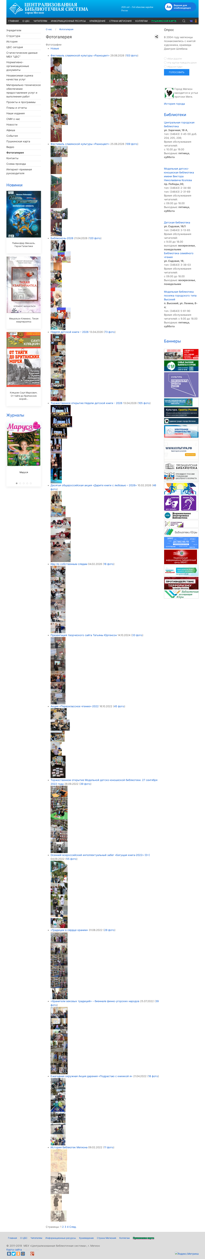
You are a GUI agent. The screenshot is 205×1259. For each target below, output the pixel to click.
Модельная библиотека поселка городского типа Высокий (180, 295)
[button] (183, 21)
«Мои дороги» (174, 58)
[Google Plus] (32, 1254)
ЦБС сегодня (14, 47)
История (11, 41)
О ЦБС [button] (26, 21)
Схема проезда (16, 163)
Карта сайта (14, 1249)
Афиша (10, 130)
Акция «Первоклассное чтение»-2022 (75, 706)
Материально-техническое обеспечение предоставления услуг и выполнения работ (23, 90)
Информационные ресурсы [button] (68, 21)
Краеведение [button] (97, 21)
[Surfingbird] (37, 1254)
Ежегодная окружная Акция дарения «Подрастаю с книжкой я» (91, 1076)
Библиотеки (175, 114)
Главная (12, 1238)
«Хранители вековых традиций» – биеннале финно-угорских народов (95, 1001)
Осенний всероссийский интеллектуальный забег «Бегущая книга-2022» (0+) (100, 855)
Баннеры (172, 341)
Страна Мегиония (106, 1238)
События (12, 135)
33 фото (137, 635)
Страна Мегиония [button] (120, 21)
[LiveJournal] (27, 1254)
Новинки (14, 185)
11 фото (108, 1147)
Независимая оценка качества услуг (19, 77)
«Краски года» (174, 66)
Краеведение (86, 1238)
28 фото (109, 930)
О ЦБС (23, 1238)
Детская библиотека (177, 222)
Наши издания (15, 113)
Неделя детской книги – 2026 (70, 332)
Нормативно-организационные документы (17, 66)
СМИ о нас (13, 119)
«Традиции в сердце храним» (69, 930)
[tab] (16, 483)
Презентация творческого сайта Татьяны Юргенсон (84, 635)
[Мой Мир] (23, 1254)
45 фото (119, 706)
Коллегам (124, 1238)
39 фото (85, 783)
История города (174, 103)
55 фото (71, 858)
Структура (13, 36)
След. (72, 1226)
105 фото (144, 403)
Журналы (15, 415)
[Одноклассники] (18, 1254)
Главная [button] (13, 21)
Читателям (36, 1238)
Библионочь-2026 (62, 238)
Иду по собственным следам (69, 564)
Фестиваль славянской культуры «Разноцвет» (80, 55)
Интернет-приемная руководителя (19, 171)
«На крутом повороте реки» (182, 62)
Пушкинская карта (18, 141)
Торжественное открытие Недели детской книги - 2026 (86, 403)
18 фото (153, 1076)
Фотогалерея (15, 152)
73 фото (110, 332)
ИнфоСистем (31, 1249)
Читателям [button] (40, 21)
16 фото (109, 564)
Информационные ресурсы (60, 1238)
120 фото (95, 238)
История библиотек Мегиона (69, 1147)
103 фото (131, 55)
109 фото (131, 144)
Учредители (13, 30)
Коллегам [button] (141, 21)
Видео (10, 147)
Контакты (12, 158)
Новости (11, 124)
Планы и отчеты (16, 107)
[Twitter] (14, 1254)
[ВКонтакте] (9, 1254)
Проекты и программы (21, 102)
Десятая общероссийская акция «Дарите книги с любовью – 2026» (94, 485)
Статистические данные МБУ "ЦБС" (21, 54)
